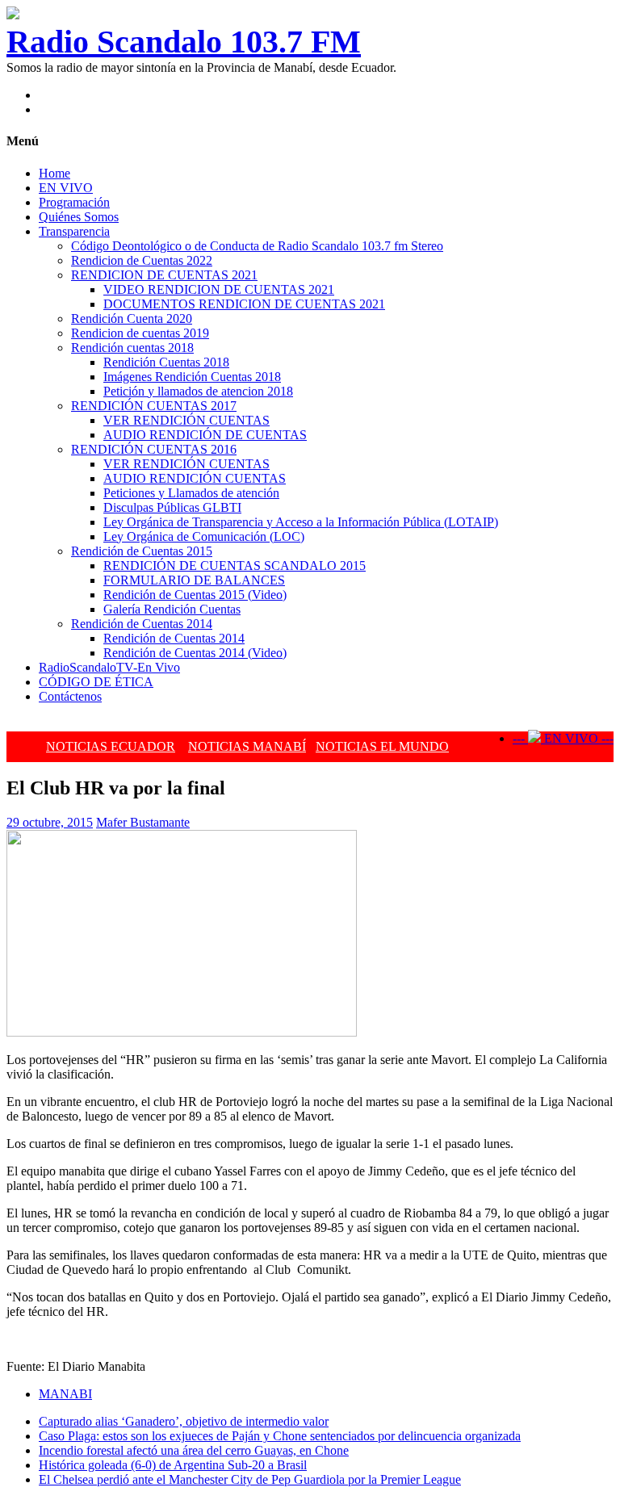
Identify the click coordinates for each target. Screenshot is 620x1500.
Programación (74, 202)
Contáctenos (70, 696)
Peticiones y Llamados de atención (191, 493)
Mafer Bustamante (143, 822)
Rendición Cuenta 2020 (131, 318)
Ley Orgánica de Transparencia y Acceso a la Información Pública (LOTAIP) (300, 522)
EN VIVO (66, 188)
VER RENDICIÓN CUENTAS (186, 420)
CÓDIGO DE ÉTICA (96, 682)
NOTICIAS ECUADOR (110, 746)
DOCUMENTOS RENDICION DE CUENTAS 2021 (244, 304)
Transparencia (74, 231)
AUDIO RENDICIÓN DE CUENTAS (205, 435)
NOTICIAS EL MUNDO (382, 746)
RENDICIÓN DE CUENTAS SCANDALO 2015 (234, 565)
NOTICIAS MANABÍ (247, 746)
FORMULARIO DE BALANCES (194, 580)
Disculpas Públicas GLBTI (172, 507)
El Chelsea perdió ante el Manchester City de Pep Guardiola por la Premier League (250, 1479)
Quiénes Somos (79, 217)
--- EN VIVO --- (563, 738)
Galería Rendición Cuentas (172, 609)
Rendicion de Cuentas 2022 (141, 260)
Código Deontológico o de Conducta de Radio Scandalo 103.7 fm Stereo (257, 246)
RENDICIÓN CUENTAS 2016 (154, 449)
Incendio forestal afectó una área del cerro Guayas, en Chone (194, 1450)
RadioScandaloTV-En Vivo (109, 667)
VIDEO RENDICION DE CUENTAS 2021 (218, 289)
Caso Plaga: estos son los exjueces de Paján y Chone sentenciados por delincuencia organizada (280, 1436)
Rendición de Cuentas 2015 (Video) (195, 594)
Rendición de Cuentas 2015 (141, 551)
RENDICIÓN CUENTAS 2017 (154, 406)
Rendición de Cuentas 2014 (141, 624)
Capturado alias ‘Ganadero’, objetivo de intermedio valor (184, 1421)
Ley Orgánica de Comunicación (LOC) (203, 536)
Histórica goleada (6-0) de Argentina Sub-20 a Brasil (173, 1465)
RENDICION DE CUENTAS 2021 (164, 275)
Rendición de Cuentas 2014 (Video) (195, 653)
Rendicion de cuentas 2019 (140, 333)
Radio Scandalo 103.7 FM (183, 41)
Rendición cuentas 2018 (132, 347)
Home (54, 173)
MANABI (65, 1394)
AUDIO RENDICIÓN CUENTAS (194, 478)
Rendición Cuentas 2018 (166, 362)
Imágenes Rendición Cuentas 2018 (192, 376)
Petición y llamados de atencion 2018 (198, 391)
